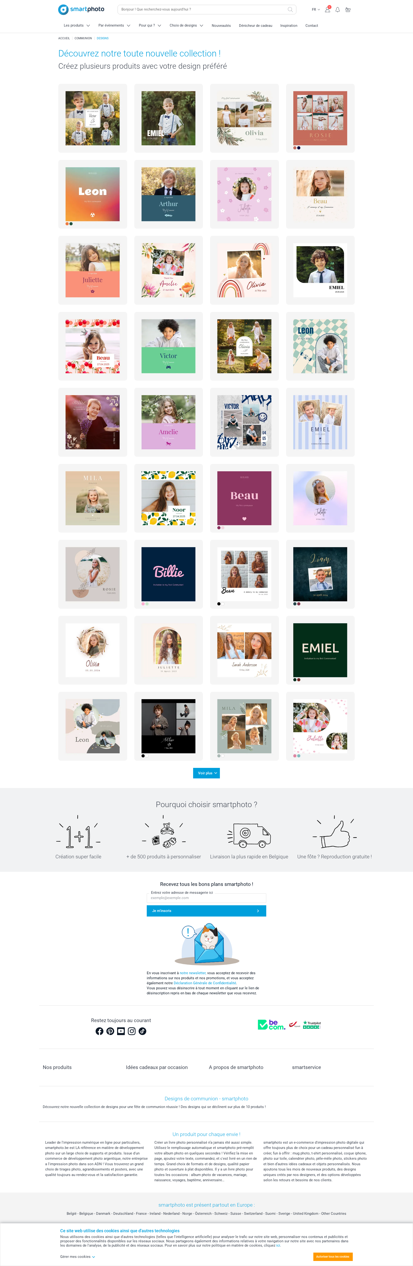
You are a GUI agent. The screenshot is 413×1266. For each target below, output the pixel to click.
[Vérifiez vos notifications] (338, 9)
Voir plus (205, 773)
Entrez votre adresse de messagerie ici (182, 892)
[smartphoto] (81, 9)
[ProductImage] (92, 118)
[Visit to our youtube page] (121, 1031)
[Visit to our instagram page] (132, 1031)
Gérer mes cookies (75, 1257)
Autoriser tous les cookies (332, 1256)
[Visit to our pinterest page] (110, 1031)
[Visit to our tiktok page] (142, 1031)
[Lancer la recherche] (290, 9)
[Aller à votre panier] (348, 9)
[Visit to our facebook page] (99, 1031)
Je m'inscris (161, 911)
